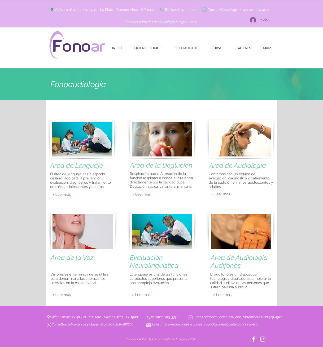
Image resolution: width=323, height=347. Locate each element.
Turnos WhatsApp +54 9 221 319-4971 (239, 10)
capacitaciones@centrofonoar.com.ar (231, 324)
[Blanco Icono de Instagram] (262, 339)
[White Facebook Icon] (253, 339)
